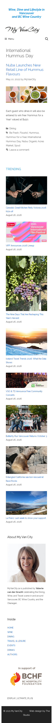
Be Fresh (14, 132)
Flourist (24, 132)
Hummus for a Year (16, 137)
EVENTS (11, 645)
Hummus (34, 132)
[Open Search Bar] (47, 38)
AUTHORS (12, 654)
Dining (12, 128)
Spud (17, 145)
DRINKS (11, 650)
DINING (10, 636)
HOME (10, 628)
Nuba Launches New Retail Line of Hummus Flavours (24, 69)
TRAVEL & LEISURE (16, 641)
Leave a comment (19, 149)
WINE (10, 632)
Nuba (25, 141)
